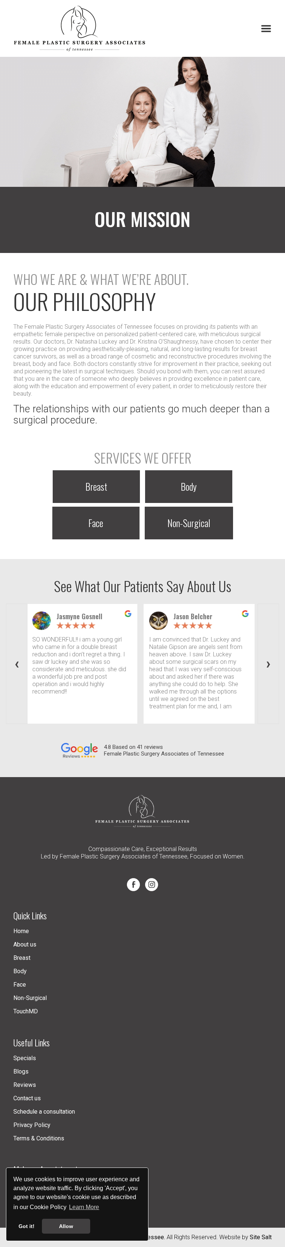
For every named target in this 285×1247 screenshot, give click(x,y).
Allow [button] (66, 1226)
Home (21, 931)
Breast (96, 486)
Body (189, 486)
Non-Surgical (188, 523)
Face (95, 523)
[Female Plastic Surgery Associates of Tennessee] (80, 28)
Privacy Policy (31, 1125)
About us (24, 944)
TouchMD (25, 1011)
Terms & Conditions (38, 1138)
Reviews (24, 1084)
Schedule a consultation (44, 1111)
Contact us (27, 1098)
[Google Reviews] (82, 750)
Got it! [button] (27, 1226)
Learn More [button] (84, 1207)
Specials (24, 1058)
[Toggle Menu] (266, 28)
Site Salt (261, 1237)
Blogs (21, 1071)
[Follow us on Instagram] (151, 884)
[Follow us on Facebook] (133, 884)
